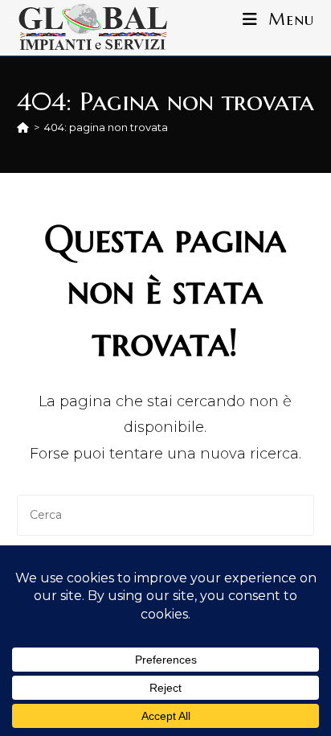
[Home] (23, 127)
